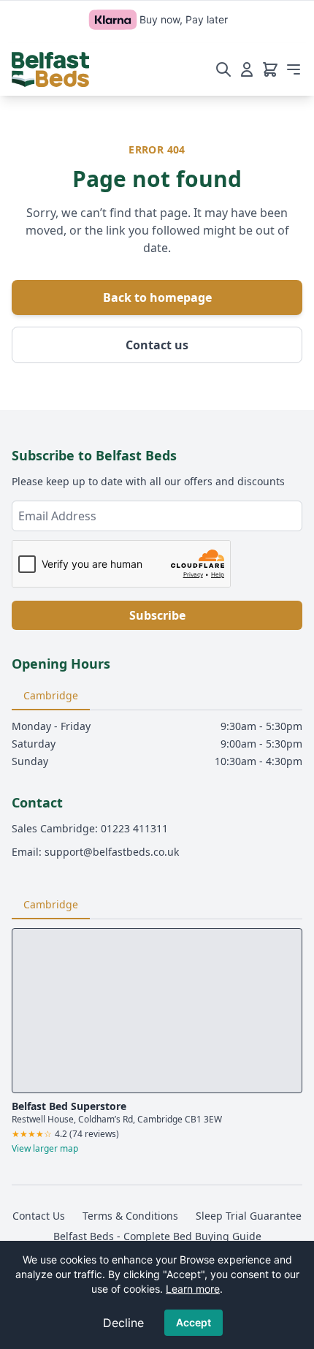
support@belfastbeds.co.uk (112, 852)
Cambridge (50, 695)
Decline (123, 1322)
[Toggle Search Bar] (223, 69)
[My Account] (247, 69)
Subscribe (157, 615)
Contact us (157, 345)
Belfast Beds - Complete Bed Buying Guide (157, 1236)
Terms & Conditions (130, 1216)
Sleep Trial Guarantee (249, 1216)
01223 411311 (134, 828)
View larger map (45, 1149)
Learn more (193, 1288)
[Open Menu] (293, 69)
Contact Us (38, 1216)
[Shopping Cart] (270, 69)
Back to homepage (157, 297)
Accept (193, 1322)
